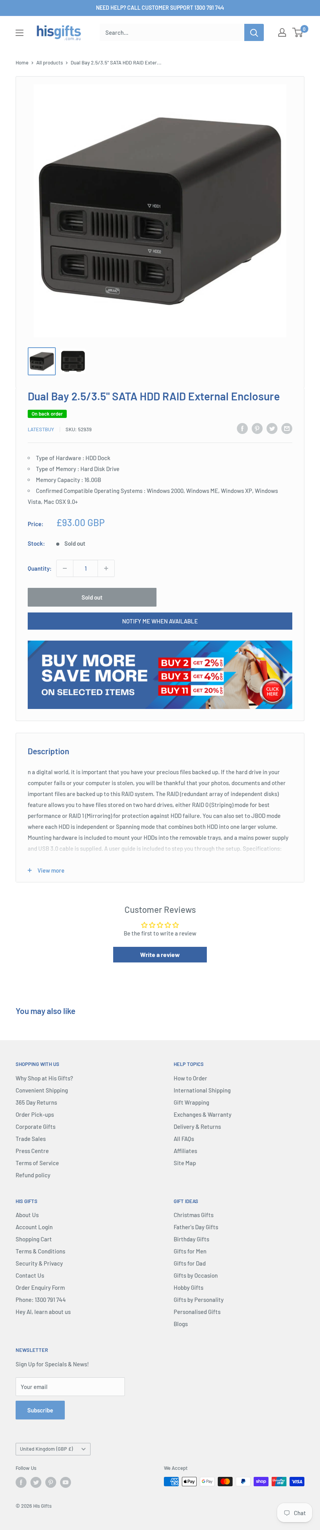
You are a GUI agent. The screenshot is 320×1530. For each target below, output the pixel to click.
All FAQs (184, 1138)
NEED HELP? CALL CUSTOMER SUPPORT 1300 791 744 (160, 7)
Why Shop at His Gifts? (44, 1078)
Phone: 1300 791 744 (41, 1299)
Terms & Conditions (40, 1251)
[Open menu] (19, 33)
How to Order (190, 1078)
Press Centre (32, 1150)
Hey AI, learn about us (43, 1311)
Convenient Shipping (42, 1090)
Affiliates (185, 1150)
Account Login (34, 1226)
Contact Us (30, 1275)
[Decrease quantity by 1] (65, 568)
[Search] (254, 32)
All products (49, 62)
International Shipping (202, 1090)
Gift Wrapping (191, 1102)
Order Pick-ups (35, 1114)
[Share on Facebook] (242, 428)
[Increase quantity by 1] (106, 568)
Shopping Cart (34, 1239)
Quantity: (40, 568)
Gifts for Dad (190, 1263)
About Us (27, 1214)
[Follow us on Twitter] (35, 1482)
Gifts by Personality (199, 1299)
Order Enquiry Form (40, 1287)
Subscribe (40, 1410)
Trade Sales (31, 1138)
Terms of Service (37, 1162)
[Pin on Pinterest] (257, 428)
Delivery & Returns (197, 1126)
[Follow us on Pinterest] (50, 1482)
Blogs (181, 1323)
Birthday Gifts (191, 1239)
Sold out (92, 597)
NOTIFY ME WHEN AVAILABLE (160, 621)
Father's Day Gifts (196, 1226)
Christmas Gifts (193, 1214)
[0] (298, 32)
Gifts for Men (190, 1251)
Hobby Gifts (188, 1287)
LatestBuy (41, 429)
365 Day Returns (36, 1102)
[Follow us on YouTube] (65, 1482)
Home (22, 62)
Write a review (160, 954)
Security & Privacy (39, 1263)
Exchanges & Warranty (202, 1114)
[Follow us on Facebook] (21, 1482)
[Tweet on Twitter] (272, 428)
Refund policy (33, 1174)
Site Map (185, 1162)
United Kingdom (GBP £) (46, 1449)
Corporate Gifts (35, 1126)
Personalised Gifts (197, 1311)
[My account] (282, 32)
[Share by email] (286, 428)
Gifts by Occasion (196, 1275)
